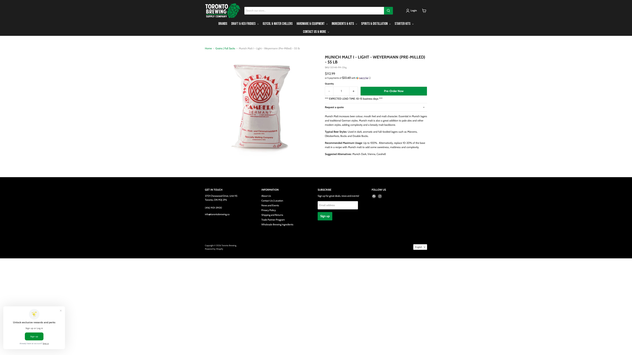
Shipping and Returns (272, 214)
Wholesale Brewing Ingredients (277, 224)
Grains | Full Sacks (225, 48)
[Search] (388, 10)
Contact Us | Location (272, 200)
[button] (412, 11)
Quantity (329, 83)
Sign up (325, 216)
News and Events (270, 205)
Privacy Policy (268, 210)
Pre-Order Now (394, 91)
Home (208, 48)
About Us (266, 195)
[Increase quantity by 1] (353, 91)
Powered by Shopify (214, 249)
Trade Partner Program (273, 219)
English (418, 247)
